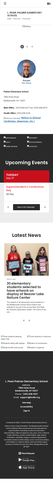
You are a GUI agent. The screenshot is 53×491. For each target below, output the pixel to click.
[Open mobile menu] (5, 3)
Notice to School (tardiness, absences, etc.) (22, 119)
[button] (49, 3)
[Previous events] (8, 207)
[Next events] (45, 207)
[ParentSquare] (26, 453)
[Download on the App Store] (26, 467)
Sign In (26, 410)
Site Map (26, 402)
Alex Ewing (26, 83)
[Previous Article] (24, 320)
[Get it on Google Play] (26, 460)
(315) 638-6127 (30, 394)
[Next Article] (29, 320)
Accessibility (26, 406)
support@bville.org (30, 397)
